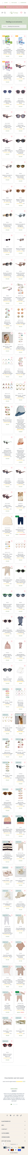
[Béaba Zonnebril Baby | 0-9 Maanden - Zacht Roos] (7, 621)
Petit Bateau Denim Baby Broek (20, 530)
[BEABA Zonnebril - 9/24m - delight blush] (20, 190)
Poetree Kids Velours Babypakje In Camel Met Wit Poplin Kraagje (20, 1007)
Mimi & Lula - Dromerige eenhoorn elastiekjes (20, 703)
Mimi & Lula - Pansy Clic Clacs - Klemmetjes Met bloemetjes (7, 556)
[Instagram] (10, 1115)
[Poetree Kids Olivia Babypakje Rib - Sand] (7, 570)
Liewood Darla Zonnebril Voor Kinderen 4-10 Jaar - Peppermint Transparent (7, 453)
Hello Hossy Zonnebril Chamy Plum (7, 506)
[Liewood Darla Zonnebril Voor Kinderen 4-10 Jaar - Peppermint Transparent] (7, 441)
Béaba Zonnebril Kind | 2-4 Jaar (7, 679)
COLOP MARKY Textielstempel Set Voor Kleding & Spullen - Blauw (20, 51)
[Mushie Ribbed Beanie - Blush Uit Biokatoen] (7, 645)
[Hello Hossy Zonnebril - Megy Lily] (7, 140)
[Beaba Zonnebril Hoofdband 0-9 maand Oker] (7, 215)
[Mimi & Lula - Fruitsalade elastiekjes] (7, 386)
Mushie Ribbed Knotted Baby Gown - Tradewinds (20, 631)
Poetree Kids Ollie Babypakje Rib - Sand (20, 856)
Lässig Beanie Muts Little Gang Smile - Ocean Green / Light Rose (20, 831)
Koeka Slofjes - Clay (7, 880)
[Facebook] (7, 1115)
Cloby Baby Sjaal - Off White (7, 904)
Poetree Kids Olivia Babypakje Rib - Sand (7, 581)
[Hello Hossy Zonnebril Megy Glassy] (7, 91)
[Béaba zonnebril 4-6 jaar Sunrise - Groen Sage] (20, 166)
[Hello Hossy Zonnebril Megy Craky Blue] (7, 471)
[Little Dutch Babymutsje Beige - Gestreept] (7, 520)
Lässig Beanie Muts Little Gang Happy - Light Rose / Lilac (7, 830)
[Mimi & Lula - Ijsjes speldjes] (7, 337)
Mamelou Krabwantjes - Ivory (20, 506)
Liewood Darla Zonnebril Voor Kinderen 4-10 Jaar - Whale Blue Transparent (20, 778)
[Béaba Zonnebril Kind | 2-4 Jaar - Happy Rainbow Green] (7, 595)
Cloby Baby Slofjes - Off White (20, 881)
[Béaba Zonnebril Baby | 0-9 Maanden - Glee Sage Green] (20, 570)
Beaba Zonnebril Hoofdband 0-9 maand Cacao (7, 274)
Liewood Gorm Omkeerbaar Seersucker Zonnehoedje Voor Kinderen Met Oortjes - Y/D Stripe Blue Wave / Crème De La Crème (20, 424)
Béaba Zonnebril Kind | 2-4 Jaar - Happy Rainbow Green (7, 606)
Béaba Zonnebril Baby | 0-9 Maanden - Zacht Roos (7, 631)
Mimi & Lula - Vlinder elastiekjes (20, 396)
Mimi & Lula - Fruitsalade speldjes (7, 753)
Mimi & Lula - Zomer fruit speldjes (21, 753)
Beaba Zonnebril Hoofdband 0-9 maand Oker (7, 225)
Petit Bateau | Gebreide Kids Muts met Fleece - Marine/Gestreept (7, 856)
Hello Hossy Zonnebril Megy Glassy (7, 102)
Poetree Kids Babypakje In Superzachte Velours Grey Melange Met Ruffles (7, 931)
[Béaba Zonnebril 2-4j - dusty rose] (7, 190)
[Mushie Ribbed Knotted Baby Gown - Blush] (20, 645)
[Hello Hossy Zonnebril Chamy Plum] (7, 496)
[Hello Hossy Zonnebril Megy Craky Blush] (20, 471)
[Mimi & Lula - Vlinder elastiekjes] (20, 386)
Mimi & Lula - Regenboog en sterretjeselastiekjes (7, 372)
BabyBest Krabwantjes (20, 679)
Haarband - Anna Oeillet (7, 1031)
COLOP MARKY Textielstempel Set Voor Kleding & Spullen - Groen (7, 51)
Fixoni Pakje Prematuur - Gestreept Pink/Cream (7, 1007)
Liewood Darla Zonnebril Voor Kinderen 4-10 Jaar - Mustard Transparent (7, 805)
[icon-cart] (24, 12)
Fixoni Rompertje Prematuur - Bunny (7, 956)
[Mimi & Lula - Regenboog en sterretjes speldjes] (20, 337)
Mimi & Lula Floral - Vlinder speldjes (7, 420)
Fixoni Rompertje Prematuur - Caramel (20, 956)
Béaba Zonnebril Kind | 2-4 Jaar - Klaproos (7, 1055)
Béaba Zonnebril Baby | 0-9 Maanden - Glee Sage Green (20, 581)
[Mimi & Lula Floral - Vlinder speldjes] (7, 410)
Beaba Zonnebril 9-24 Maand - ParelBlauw (20, 225)
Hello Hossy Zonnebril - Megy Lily (7, 150)
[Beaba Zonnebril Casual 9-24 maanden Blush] (20, 264)
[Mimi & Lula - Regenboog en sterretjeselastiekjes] (7, 361)
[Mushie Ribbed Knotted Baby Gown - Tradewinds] (20, 621)
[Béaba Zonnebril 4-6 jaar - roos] (7, 166)
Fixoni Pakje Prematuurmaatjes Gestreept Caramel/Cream (20, 981)
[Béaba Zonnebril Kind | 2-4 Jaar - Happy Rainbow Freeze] (20, 595)
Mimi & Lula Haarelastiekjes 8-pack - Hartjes (20, 555)
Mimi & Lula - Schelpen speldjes (20, 322)
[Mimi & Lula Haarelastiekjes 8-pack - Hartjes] (20, 545)
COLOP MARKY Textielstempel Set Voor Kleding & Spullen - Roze (7, 76)
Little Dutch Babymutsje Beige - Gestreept (7, 531)
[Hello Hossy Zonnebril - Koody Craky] (20, 116)
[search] (5, 12)
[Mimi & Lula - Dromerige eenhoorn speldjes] (20, 361)
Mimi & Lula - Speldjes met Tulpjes (7, 323)
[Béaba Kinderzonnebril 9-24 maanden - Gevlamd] (20, 140)
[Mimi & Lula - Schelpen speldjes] (20, 313)
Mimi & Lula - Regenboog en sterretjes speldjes (20, 347)
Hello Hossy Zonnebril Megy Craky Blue (7, 482)
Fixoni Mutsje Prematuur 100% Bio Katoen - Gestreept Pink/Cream (7, 981)
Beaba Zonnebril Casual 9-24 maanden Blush (20, 274)
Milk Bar (16, 1152)
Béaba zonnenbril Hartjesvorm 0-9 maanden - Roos (7, 250)
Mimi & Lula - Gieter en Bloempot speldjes (20, 299)
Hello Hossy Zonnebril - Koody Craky (20, 126)
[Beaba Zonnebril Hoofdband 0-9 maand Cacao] (7, 264)
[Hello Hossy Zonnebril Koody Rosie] (20, 91)
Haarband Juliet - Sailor (20, 1031)
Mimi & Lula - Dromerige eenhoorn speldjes (20, 372)
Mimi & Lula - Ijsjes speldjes (7, 347)
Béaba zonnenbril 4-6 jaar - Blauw (20, 249)
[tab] (11, 1104)
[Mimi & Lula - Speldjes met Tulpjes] (7, 313)
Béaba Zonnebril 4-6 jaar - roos (7, 176)
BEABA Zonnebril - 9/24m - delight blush (20, 201)
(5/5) (24, 1081)
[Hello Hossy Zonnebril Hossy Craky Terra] (7, 116)
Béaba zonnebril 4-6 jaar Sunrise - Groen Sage (20, 176)
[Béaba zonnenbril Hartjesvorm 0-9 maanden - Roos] (7, 239)
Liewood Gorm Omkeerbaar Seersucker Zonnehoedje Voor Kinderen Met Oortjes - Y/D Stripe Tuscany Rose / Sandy (20, 454)
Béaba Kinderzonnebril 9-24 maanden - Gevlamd (20, 151)
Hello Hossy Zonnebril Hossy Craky (21, 76)
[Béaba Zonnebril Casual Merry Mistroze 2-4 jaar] (7, 288)
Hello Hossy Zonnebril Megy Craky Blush (20, 482)
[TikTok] (14, 1115)
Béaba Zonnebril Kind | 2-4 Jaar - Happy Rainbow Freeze (20, 606)
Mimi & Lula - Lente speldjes (7, 776)
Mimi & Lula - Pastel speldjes (7, 702)
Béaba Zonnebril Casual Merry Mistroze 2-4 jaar (7, 299)
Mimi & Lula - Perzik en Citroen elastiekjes (7, 729)
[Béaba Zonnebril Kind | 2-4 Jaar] (7, 670)
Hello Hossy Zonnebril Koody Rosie (20, 102)
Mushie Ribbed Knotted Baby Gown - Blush (20, 656)
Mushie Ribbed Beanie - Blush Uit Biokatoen (7, 656)
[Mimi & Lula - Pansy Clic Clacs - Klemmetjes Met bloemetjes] (7, 545)
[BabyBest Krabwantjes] (20, 670)
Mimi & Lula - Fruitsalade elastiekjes (7, 396)
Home (4, 26)
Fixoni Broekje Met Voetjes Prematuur (20, 929)
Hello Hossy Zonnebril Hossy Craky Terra (8, 126)
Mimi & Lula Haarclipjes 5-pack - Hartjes (20, 803)
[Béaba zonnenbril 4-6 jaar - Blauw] (20, 239)
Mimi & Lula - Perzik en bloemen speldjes (20, 729)
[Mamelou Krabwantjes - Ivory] (20, 496)
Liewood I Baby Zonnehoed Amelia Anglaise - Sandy (20, 905)
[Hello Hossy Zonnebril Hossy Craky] (20, 66)
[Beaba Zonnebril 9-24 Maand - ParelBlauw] (20, 215)
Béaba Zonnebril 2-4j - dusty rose (7, 200)
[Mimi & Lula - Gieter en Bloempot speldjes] (20, 288)
